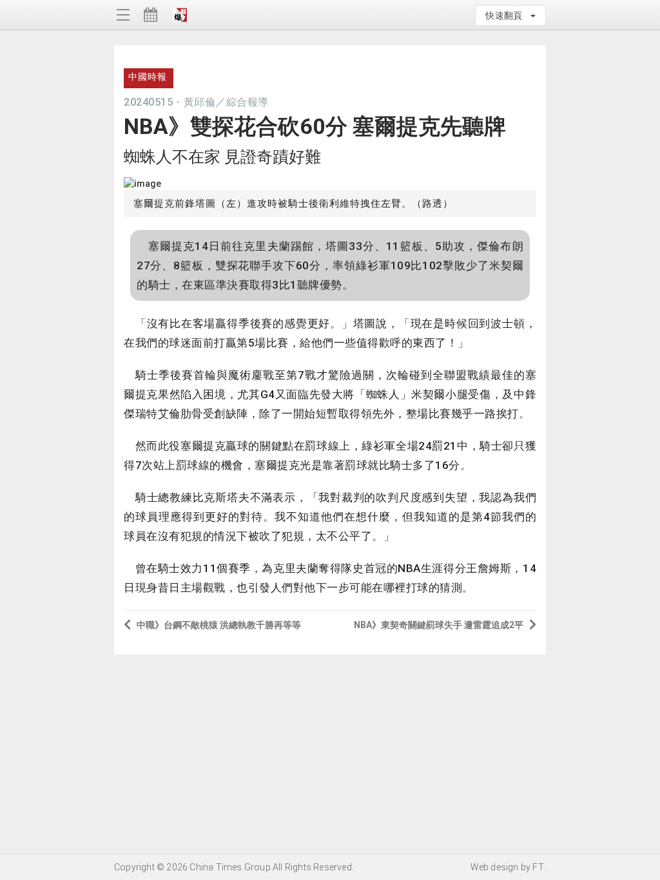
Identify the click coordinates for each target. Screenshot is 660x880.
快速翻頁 (507, 15)
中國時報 (147, 77)
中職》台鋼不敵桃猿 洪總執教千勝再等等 (219, 625)
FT (537, 867)
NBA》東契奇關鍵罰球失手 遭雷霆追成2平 (438, 625)
